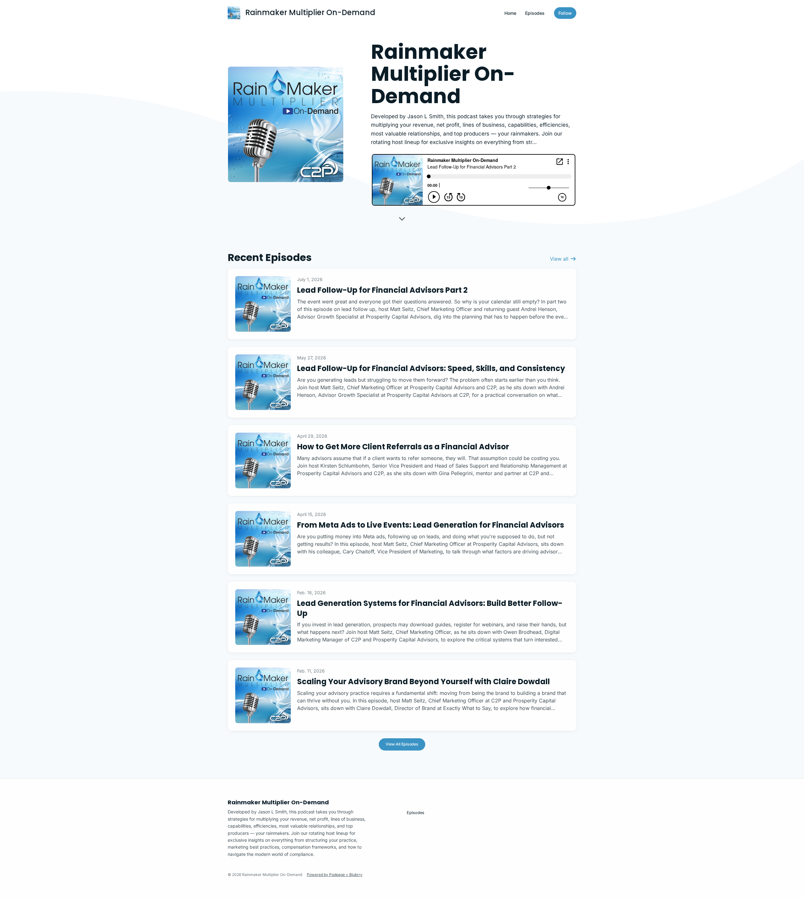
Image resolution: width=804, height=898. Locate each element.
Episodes (535, 13)
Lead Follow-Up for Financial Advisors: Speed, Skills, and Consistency (431, 368)
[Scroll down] (402, 221)
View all (560, 259)
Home (510, 13)
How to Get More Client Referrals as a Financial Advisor (403, 446)
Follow (565, 13)
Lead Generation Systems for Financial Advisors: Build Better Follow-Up (429, 608)
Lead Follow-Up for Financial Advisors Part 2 (382, 290)
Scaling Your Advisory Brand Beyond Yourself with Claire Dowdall (423, 681)
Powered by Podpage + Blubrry (334, 874)
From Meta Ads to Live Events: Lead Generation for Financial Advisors (430, 525)
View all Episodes (402, 744)
